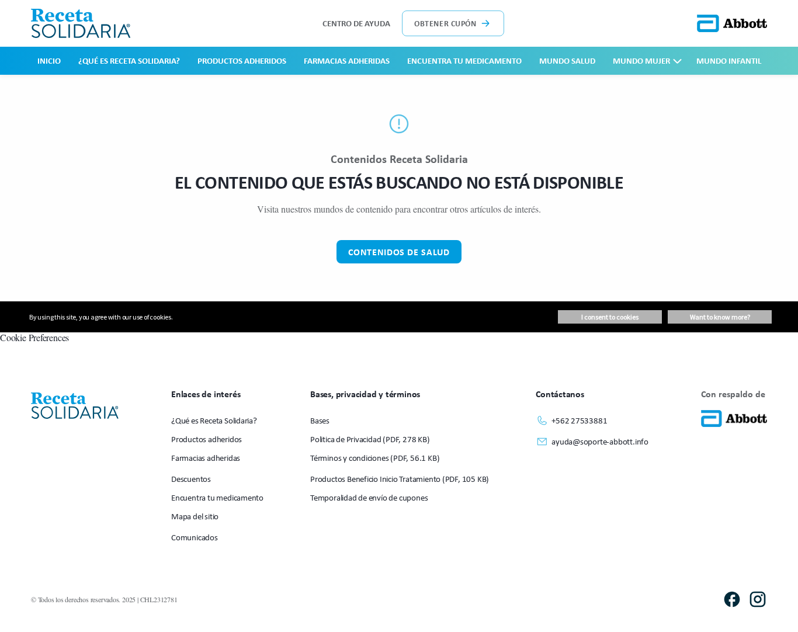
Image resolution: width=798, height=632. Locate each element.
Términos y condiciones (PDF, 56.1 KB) (374, 458)
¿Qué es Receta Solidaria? (129, 60)
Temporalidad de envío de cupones (369, 497)
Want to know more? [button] (720, 316)
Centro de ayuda (356, 23)
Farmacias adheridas (347, 60)
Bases (319, 420)
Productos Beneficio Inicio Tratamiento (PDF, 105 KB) (399, 479)
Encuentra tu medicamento (464, 60)
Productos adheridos (241, 60)
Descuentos (191, 479)
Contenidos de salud (398, 251)
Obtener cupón (445, 23)
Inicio (49, 60)
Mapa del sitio (194, 516)
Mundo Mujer (641, 60)
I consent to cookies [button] (610, 316)
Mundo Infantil (728, 60)
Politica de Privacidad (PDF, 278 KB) (369, 439)
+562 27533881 (579, 420)
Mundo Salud (567, 60)
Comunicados (194, 537)
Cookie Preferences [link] (34, 337)
